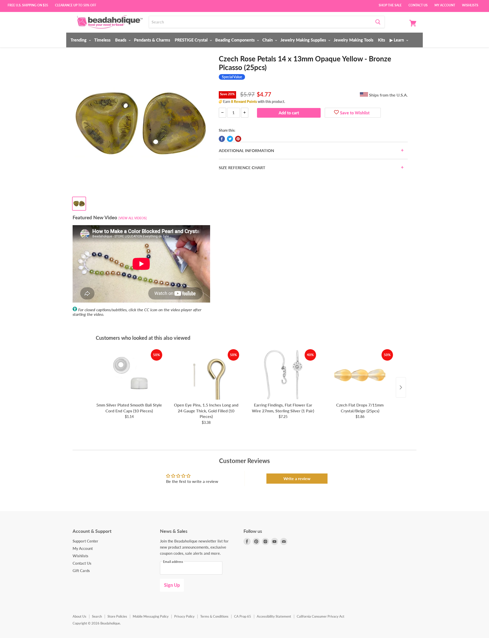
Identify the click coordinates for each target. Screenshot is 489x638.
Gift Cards (81, 570)
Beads (121, 39)
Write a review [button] (296, 478)
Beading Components (235, 39)
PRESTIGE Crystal (192, 39)
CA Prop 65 (242, 616)
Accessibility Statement (274, 616)
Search (97, 616)
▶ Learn (397, 39)
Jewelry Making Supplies (303, 39)
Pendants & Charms (152, 39)
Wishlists (470, 4)
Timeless (102, 39)
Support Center (85, 541)
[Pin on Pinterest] (238, 139)
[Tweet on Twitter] (230, 139)
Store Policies (117, 616)
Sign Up (172, 585)
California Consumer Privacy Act (320, 616)
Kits (381, 39)
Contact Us (418, 4)
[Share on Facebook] (222, 139)
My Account (444, 4)
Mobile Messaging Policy (151, 616)
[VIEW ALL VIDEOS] (132, 218)
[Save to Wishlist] (336, 113)
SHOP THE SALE (390, 4)
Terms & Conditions (214, 616)
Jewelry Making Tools (353, 39)
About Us (79, 616)
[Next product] (401, 387)
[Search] (378, 22)
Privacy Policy (184, 616)
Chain (268, 39)
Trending (79, 39)
